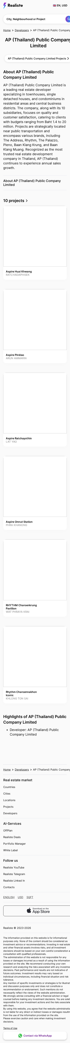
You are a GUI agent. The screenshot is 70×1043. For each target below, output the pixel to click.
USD (20, 897)
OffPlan (7, 830)
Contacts (8, 887)
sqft (30, 897)
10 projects (14, 200)
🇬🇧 (60, 5)
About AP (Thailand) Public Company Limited (32, 183)
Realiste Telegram (14, 874)
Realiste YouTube (13, 867)
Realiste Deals (12, 837)
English (8, 897)
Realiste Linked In (14, 880)
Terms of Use (10, 1028)
